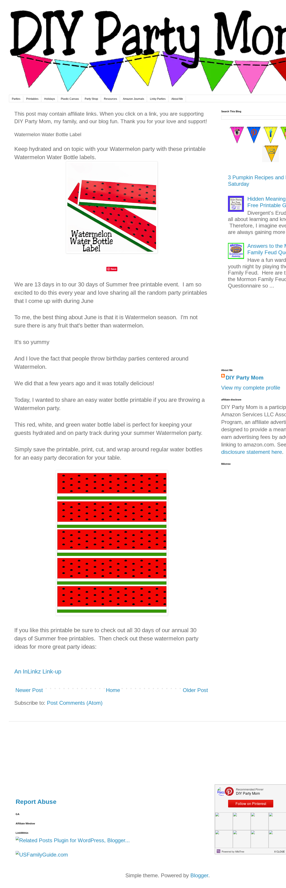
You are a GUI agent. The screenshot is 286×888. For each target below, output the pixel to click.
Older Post (195, 690)
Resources (110, 98)
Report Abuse (36, 801)
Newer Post (29, 690)
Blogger (199, 875)
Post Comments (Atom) (75, 703)
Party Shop (91, 98)
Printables (32, 98)
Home (113, 690)
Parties (16, 98)
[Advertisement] (150, 759)
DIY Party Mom (244, 378)
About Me (177, 98)
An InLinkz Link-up (37, 671)
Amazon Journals (133, 98)
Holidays (49, 98)
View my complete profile (250, 388)
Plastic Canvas (70, 98)
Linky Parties (158, 98)
